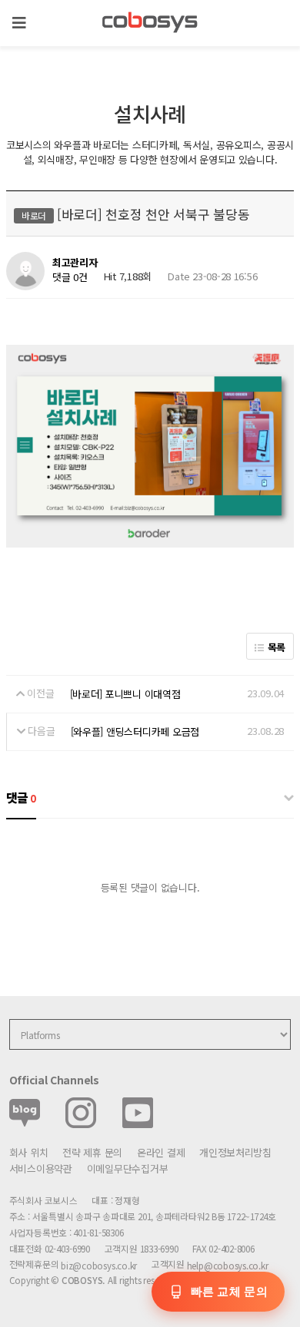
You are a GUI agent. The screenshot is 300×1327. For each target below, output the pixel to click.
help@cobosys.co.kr (227, 1265)
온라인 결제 (161, 1152)
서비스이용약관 (40, 1168)
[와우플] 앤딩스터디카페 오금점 (135, 731)
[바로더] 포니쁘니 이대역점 (125, 694)
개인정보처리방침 (235, 1152)
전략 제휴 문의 (92, 1152)
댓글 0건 (70, 277)
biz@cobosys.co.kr (99, 1265)
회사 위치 (28, 1152)
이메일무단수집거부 (127, 1168)
